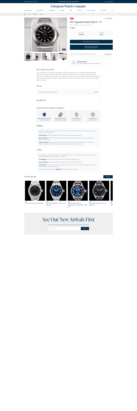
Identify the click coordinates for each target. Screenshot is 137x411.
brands (62, 10)
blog (70, 10)
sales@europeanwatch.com (31, 1)
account (104, 10)
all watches (27, 10)
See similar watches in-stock (91, 41)
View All (108, 176)
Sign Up (85, 228)
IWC (29, 14)
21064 (41, 14)
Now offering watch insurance (68, 1)
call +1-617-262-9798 (108, 1)
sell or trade (91, 10)
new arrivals (40, 10)
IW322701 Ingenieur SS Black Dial (34, 203)
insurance (52, 10)
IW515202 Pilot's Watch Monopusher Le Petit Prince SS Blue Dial (78, 205)
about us (79, 10)
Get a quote (108, 54)
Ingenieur (35, 14)
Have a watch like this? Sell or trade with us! (91, 47)
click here (58, 169)
